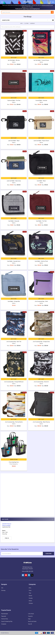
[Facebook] (23, 575)
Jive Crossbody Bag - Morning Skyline (14, 422)
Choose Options (13, 459)
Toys (30, 593)
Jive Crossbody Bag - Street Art (41, 381)
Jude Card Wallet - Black (13, 140)
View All (30, 624)
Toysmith (30, 616)
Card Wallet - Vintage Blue (14, 301)
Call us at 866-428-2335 (27, 571)
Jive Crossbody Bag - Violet (41, 301)
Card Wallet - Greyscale (13, 221)
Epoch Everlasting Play (6, 621)
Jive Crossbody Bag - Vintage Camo (41, 341)
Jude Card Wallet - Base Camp (14, 180)
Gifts (30, 587)
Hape (29, 618)
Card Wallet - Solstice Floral (41, 261)
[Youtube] (26, 575)
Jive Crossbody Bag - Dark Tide (13, 341)
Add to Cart (14, 57)
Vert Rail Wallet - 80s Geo (14, 60)
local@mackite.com (25, 5)
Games (30, 595)
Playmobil (3, 616)
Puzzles (31, 598)
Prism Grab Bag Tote (14, 462)
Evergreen (3, 624)
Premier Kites (4, 618)
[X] (32, 575)
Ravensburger (4, 613)
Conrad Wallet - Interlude (41, 100)
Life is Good (31, 613)
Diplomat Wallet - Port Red (13, 100)
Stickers (31, 603)
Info (2, 587)
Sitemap (3, 590)
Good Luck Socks (32, 621)
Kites (30, 590)
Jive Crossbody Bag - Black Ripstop (41, 422)
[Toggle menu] (2, 2)
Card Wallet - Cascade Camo (13, 261)
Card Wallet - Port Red (41, 221)
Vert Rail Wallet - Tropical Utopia (41, 60)
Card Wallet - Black (41, 180)
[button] (52, 20)
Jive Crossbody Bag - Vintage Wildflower (13, 381)
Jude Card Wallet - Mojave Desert (41, 140)
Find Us (7, 538)
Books (30, 600)
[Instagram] (29, 575)
